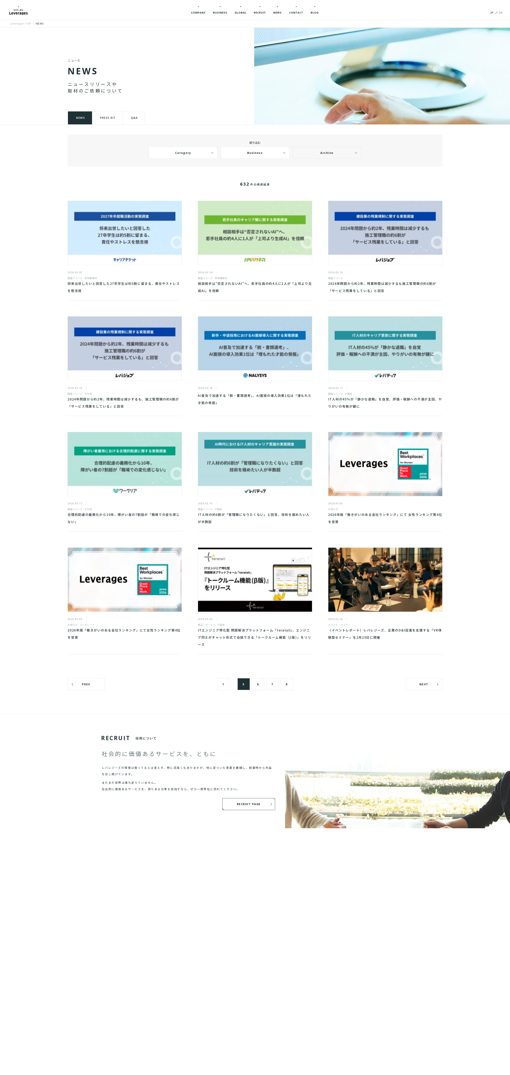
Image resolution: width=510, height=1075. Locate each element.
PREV (86, 684)
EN (501, 12)
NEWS (40, 23)
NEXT (423, 684)
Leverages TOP (20, 23)
